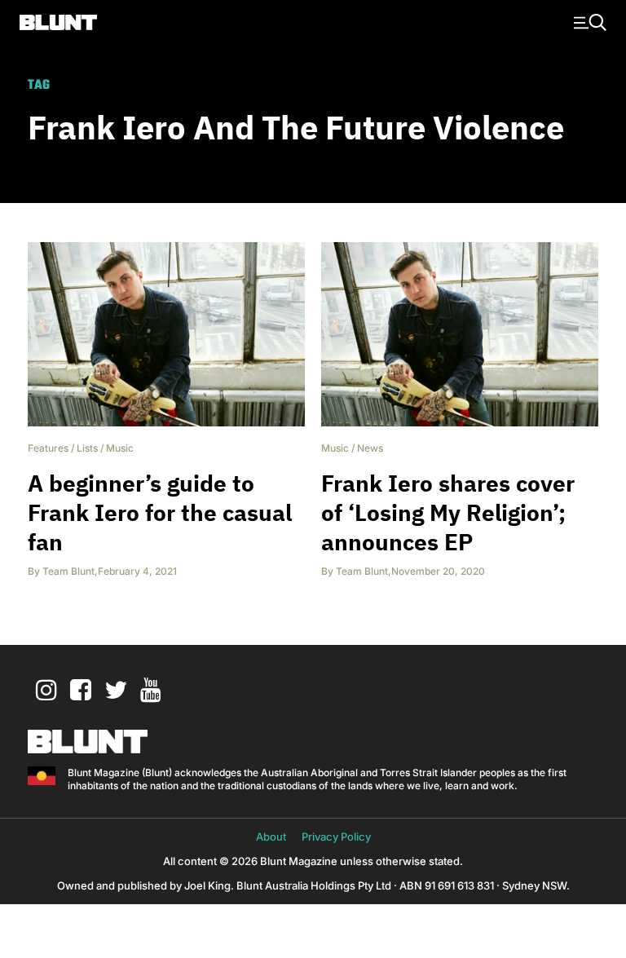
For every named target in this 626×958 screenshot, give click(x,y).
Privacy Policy (336, 836)
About (271, 836)
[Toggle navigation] (587, 21)
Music (120, 448)
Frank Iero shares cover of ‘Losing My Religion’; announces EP (448, 512)
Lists (87, 448)
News (370, 448)
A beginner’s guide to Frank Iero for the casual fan (160, 512)
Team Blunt (68, 571)
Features (48, 448)
